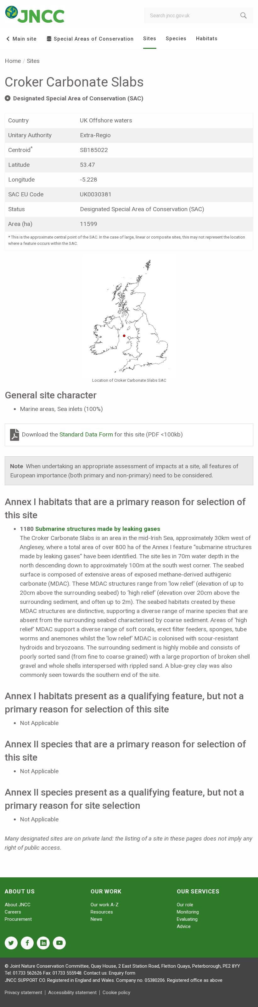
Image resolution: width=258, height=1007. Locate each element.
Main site (23, 39)
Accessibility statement (72, 992)
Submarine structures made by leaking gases (97, 528)
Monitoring (188, 912)
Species (176, 39)
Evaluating (187, 919)
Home (13, 61)
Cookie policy (116, 992)
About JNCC (18, 905)
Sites (149, 39)
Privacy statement (23, 992)
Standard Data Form (87, 434)
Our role (185, 905)
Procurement (18, 919)
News (96, 919)
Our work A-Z (105, 905)
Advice (184, 926)
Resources (102, 912)
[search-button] (243, 15)
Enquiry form (122, 973)
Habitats (207, 39)
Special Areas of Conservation (93, 39)
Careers (13, 912)
